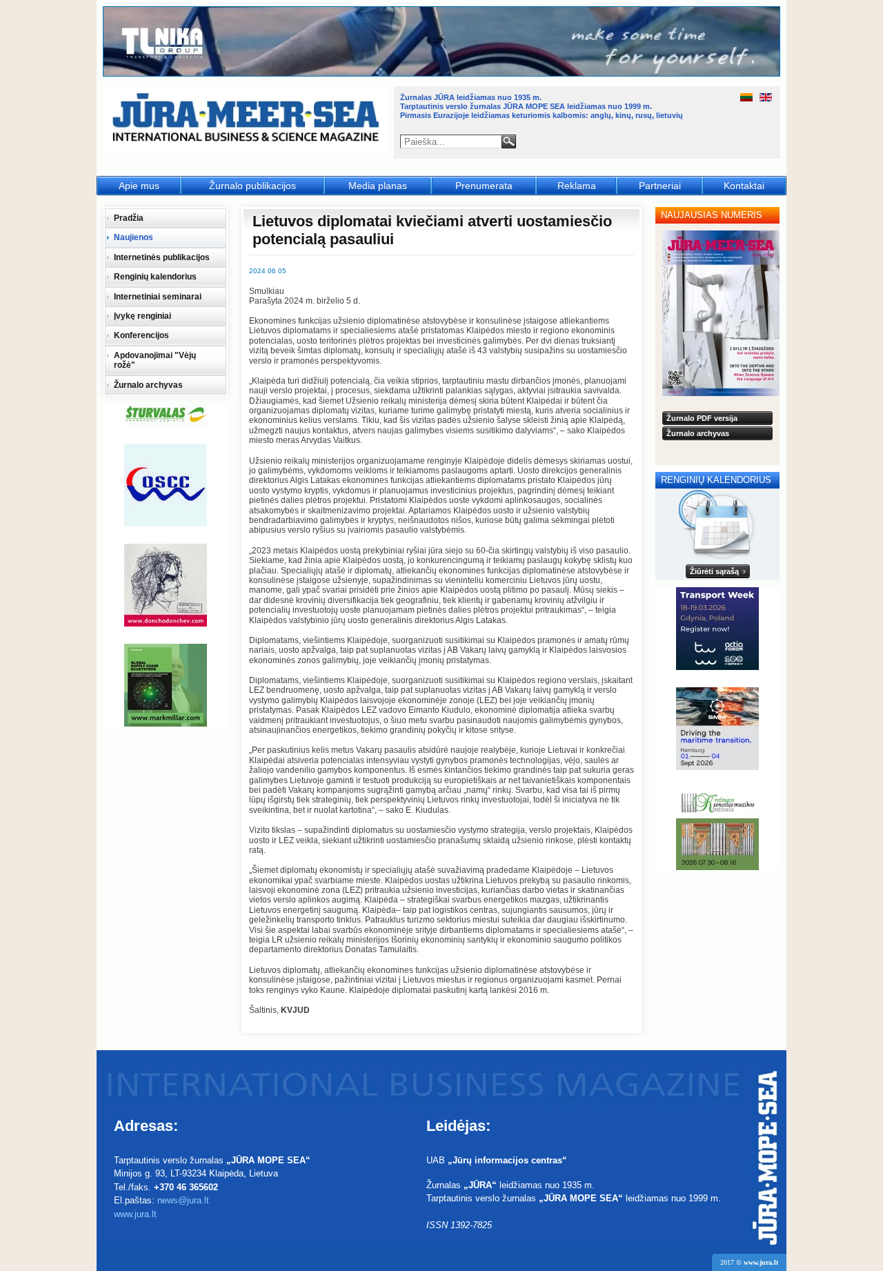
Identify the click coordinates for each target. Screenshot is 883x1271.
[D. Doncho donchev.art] (165, 585)
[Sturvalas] (165, 414)
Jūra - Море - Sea (247, 120)
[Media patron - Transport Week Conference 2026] (717, 628)
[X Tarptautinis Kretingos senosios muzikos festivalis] (717, 828)
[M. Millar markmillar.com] (165, 685)
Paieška (509, 141)
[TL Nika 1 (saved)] (442, 74)
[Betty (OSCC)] (165, 485)
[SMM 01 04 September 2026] (717, 728)
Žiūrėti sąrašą (714, 571)
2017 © (749, 1262)
